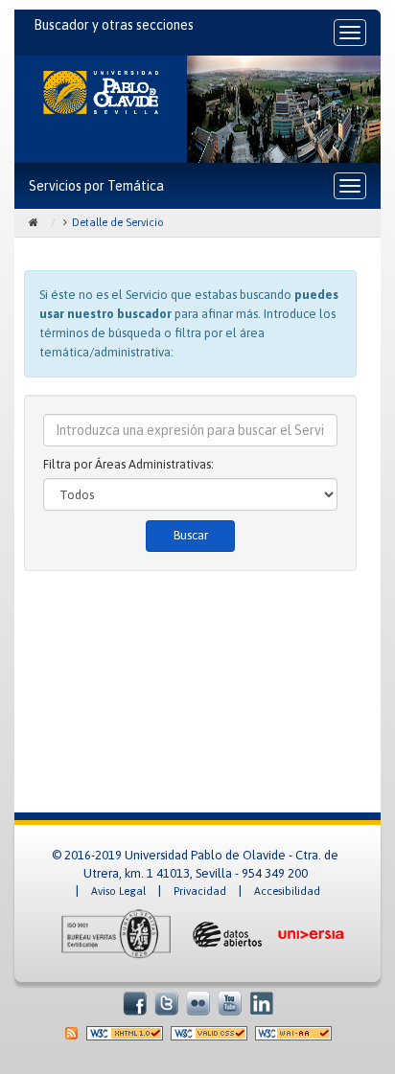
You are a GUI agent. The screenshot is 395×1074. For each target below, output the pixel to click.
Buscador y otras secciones (114, 25)
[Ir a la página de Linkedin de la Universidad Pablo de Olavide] (261, 1002)
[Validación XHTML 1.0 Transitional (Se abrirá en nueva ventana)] (124, 1032)
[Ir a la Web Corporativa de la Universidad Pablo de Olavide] (101, 92)
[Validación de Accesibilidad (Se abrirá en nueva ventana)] (293, 1032)
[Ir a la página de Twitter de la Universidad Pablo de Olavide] (166, 1002)
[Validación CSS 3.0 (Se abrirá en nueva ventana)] (209, 1032)
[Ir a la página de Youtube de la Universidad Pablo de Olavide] (230, 1002)
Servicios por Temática (96, 186)
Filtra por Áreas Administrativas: (128, 464)
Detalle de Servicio (118, 222)
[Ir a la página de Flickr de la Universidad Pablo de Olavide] (198, 1002)
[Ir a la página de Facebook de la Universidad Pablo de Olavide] (135, 1002)
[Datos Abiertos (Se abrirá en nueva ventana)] (225, 933)
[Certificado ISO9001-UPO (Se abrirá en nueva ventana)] (116, 933)
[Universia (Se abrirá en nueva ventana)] (310, 933)
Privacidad (200, 891)
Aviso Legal (118, 891)
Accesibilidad (287, 891)
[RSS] (71, 1032)
